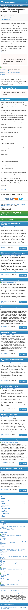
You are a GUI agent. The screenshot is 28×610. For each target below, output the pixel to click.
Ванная (3, 506)
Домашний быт (5, 508)
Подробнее (23, 248)
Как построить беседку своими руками (12, 360)
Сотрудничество (15, 590)
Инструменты (5, 505)
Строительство (5, 496)
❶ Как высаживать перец (10, 280)
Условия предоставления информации (11, 607)
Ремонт (3, 503)
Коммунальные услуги (7, 510)
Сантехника (4, 511)
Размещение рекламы (16, 591)
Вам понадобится (8, 18)
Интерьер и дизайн (6, 500)
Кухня (2, 501)
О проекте (3, 590)
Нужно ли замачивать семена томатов (11, 469)
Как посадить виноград (9, 307)
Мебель (3, 498)
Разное (2, 249)
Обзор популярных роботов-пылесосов (11, 223)
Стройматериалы (6, 515)
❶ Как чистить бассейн (9, 414)
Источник (3, 189)
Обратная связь (5, 591)
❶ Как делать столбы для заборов (13, 253)
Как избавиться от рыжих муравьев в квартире (15, 71)
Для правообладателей (17, 593)
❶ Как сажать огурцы (8, 332)
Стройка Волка (9, 2)
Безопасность (5, 513)
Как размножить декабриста (11, 440)
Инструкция (7, 19)
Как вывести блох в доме (10, 386)
